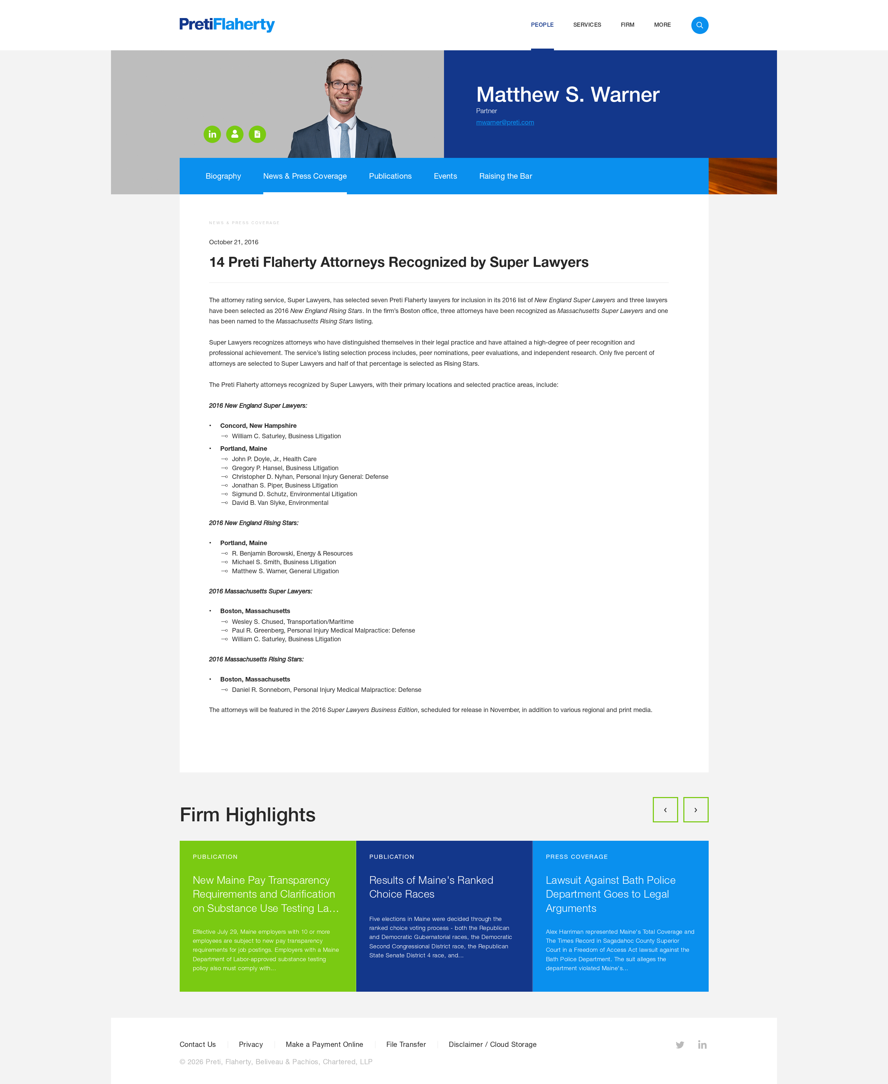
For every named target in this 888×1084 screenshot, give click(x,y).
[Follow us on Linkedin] (703, 1047)
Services (587, 25)
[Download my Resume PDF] (257, 134)
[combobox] (700, 25)
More (662, 25)
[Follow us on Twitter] (681, 1047)
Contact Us (198, 1044)
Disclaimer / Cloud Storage (493, 1044)
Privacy (251, 1044)
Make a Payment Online (325, 1044)
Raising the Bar (505, 175)
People (542, 25)
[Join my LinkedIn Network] (212, 134)
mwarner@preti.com (505, 122)
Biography (223, 175)
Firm (628, 25)
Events (445, 175)
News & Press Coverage (305, 175)
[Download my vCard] (235, 134)
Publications (390, 175)
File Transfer (406, 1044)
